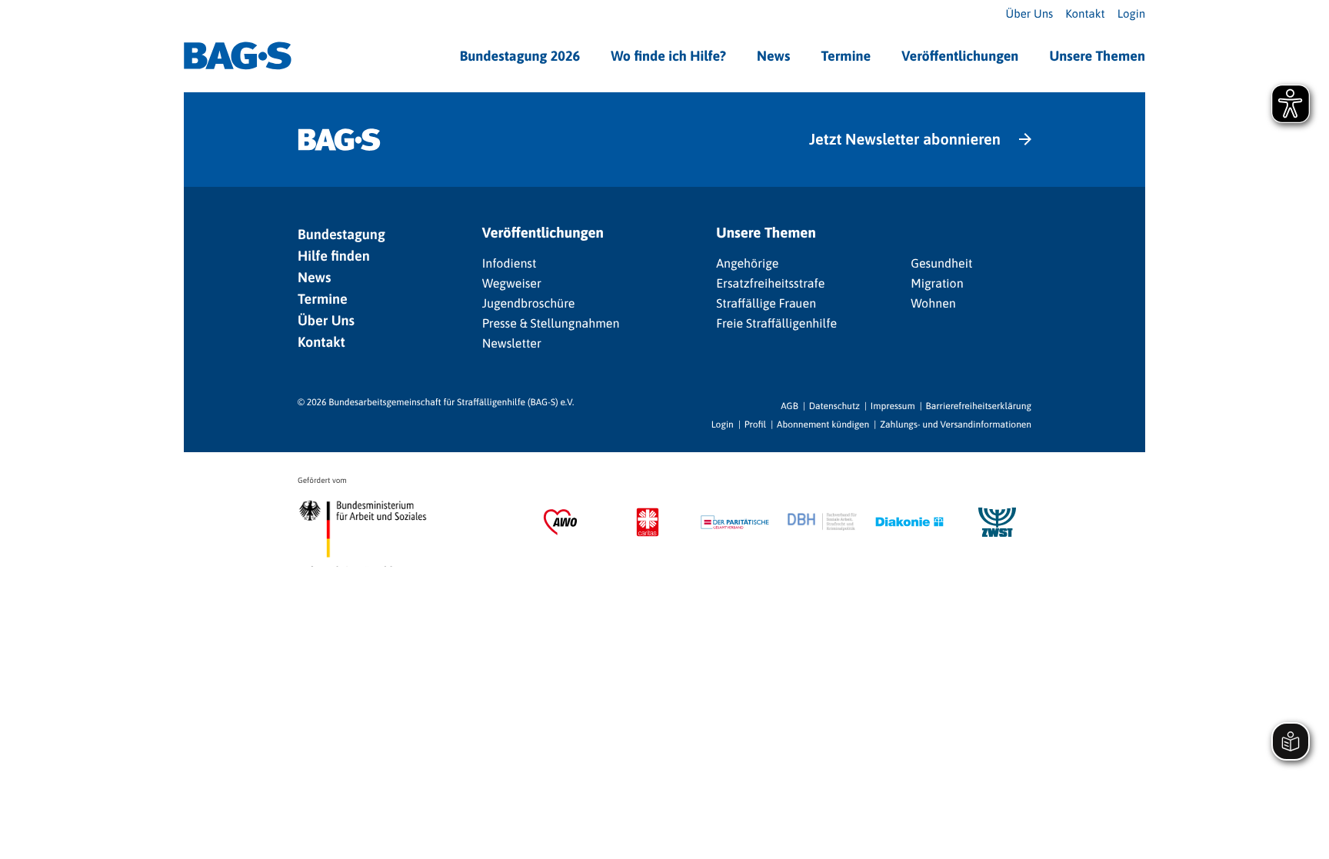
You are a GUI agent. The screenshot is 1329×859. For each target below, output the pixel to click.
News (773, 56)
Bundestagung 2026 (520, 56)
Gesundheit (941, 264)
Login (1131, 14)
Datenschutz (834, 406)
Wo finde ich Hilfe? (668, 56)
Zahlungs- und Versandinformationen (955, 424)
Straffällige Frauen (766, 304)
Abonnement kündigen (823, 424)
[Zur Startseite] (237, 56)
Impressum (893, 406)
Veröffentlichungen (959, 56)
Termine (846, 56)
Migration (937, 284)
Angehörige (747, 264)
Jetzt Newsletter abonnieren (905, 139)
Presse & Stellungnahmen (551, 324)
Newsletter (511, 344)
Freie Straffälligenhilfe (776, 324)
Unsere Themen (1097, 56)
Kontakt (1084, 14)
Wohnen (933, 304)
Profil (755, 424)
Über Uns (1030, 14)
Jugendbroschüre (528, 304)
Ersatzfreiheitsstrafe (770, 284)
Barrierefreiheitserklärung (978, 406)
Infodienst (509, 264)
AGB (789, 406)
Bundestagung (341, 234)
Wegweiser (511, 284)
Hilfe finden (334, 256)
